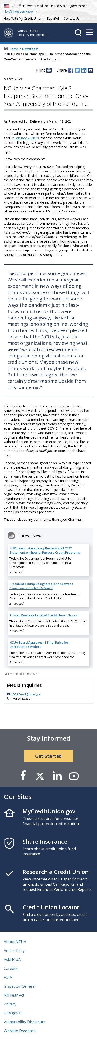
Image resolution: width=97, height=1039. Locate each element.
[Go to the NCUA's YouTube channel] (74, 776)
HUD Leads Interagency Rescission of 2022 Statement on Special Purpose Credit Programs (44, 550)
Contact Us (72, 18)
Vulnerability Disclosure (25, 1021)
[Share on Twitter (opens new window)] (77, 70)
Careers (11, 968)
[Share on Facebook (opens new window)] (70, 70)
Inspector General (20, 986)
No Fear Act (14, 995)
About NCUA (15, 941)
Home (13, 49)
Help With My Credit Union (22, 18)
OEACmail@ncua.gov (26, 694)
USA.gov (11, 1013)
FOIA (8, 977)
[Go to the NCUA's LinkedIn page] (57, 776)
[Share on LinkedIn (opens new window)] (84, 70)
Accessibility (14, 950)
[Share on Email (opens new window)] (90, 70)
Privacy (10, 1004)
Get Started (48, 756)
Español (53, 18)
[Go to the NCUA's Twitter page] (40, 776)
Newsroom (30, 49)
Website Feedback (20, 1030)
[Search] (78, 33)
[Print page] (49, 70)
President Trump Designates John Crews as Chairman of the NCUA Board (41, 586)
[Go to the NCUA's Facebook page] (23, 776)
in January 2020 (23, 138)
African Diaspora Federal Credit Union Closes (43, 615)
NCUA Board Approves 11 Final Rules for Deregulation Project (38, 644)
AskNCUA (12, 959)
